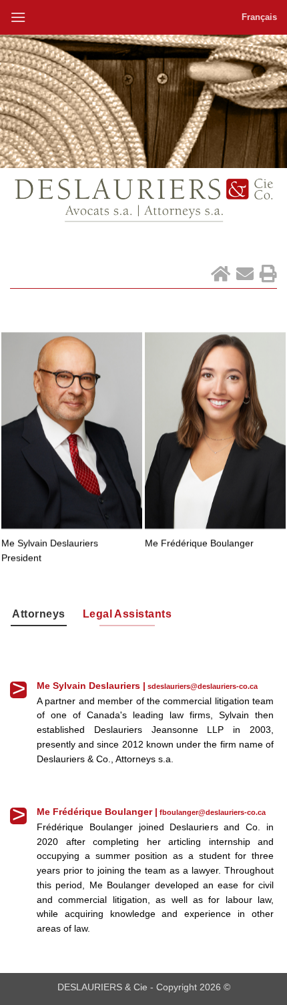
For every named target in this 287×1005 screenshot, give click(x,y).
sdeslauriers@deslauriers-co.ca (203, 686)
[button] (18, 17)
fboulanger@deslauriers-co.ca (213, 812)
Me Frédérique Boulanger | (97, 812)
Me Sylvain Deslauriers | (91, 686)
